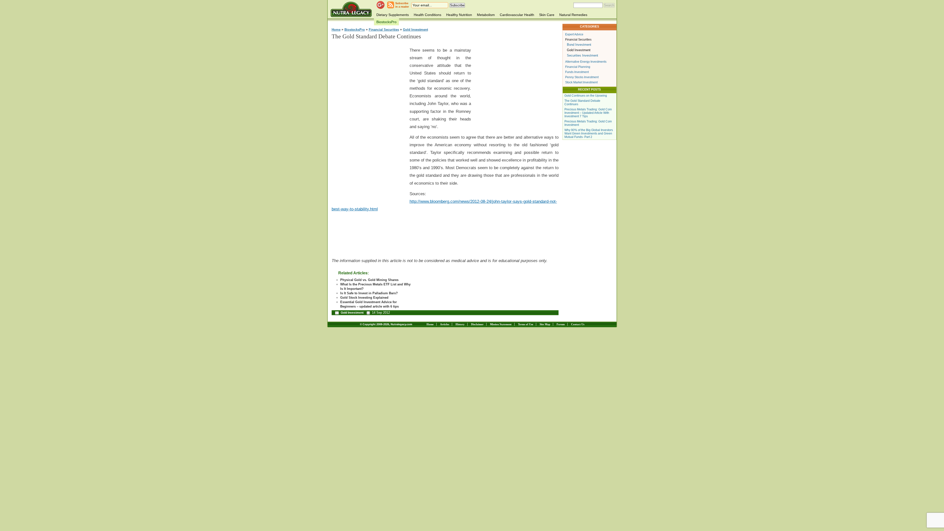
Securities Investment (582, 55)
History (460, 324)
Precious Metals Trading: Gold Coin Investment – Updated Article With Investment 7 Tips (588, 113)
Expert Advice (574, 34)
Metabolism (486, 15)
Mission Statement (501, 324)
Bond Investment (579, 44)
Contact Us (577, 324)
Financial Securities (384, 29)
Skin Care (546, 15)
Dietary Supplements (392, 15)
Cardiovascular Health (517, 15)
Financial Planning (577, 67)
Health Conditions (427, 15)
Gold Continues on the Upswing (585, 95)
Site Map (545, 324)
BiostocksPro (386, 22)
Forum (561, 324)
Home (336, 29)
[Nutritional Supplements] (351, 9)
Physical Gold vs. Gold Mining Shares (369, 280)
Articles (444, 324)
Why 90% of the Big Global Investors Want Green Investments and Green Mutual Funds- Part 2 (588, 133)
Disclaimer (477, 324)
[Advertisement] (368, 118)
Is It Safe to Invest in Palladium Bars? (369, 293)
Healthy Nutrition (459, 15)
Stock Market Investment (581, 82)
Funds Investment (577, 72)
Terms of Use (525, 324)
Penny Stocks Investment (582, 77)
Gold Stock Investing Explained (364, 297)
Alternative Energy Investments (585, 61)
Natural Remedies (573, 15)
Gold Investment (415, 29)
